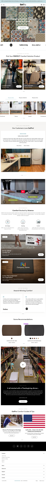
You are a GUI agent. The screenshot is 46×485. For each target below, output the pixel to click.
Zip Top (3, 457)
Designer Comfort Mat (6, 454)
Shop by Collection (23, 97)
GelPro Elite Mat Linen (34, 338)
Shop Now (18, 86)
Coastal (16, 116)
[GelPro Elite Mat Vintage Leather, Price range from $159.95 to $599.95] (12, 327)
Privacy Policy (42, 478)
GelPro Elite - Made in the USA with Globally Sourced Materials (12, 427)
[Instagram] (21, 443)
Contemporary (30, 116)
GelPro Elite (4, 453)
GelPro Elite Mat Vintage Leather (11, 338)
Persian (2, 116)
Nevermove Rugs (5, 456)
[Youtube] (17, 443)
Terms (37, 478)
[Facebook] (14, 443)
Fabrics (3, 459)
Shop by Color (35, 97)
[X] (25, 443)
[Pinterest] (28, 443)
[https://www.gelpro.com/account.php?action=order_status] (41, 4)
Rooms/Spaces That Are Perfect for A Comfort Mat (34, 427)
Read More (11, 434)
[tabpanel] (23, 45)
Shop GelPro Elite (23, 27)
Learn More (23, 398)
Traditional (43, 116)
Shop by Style (11, 97)
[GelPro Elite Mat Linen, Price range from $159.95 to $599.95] (34, 327)
